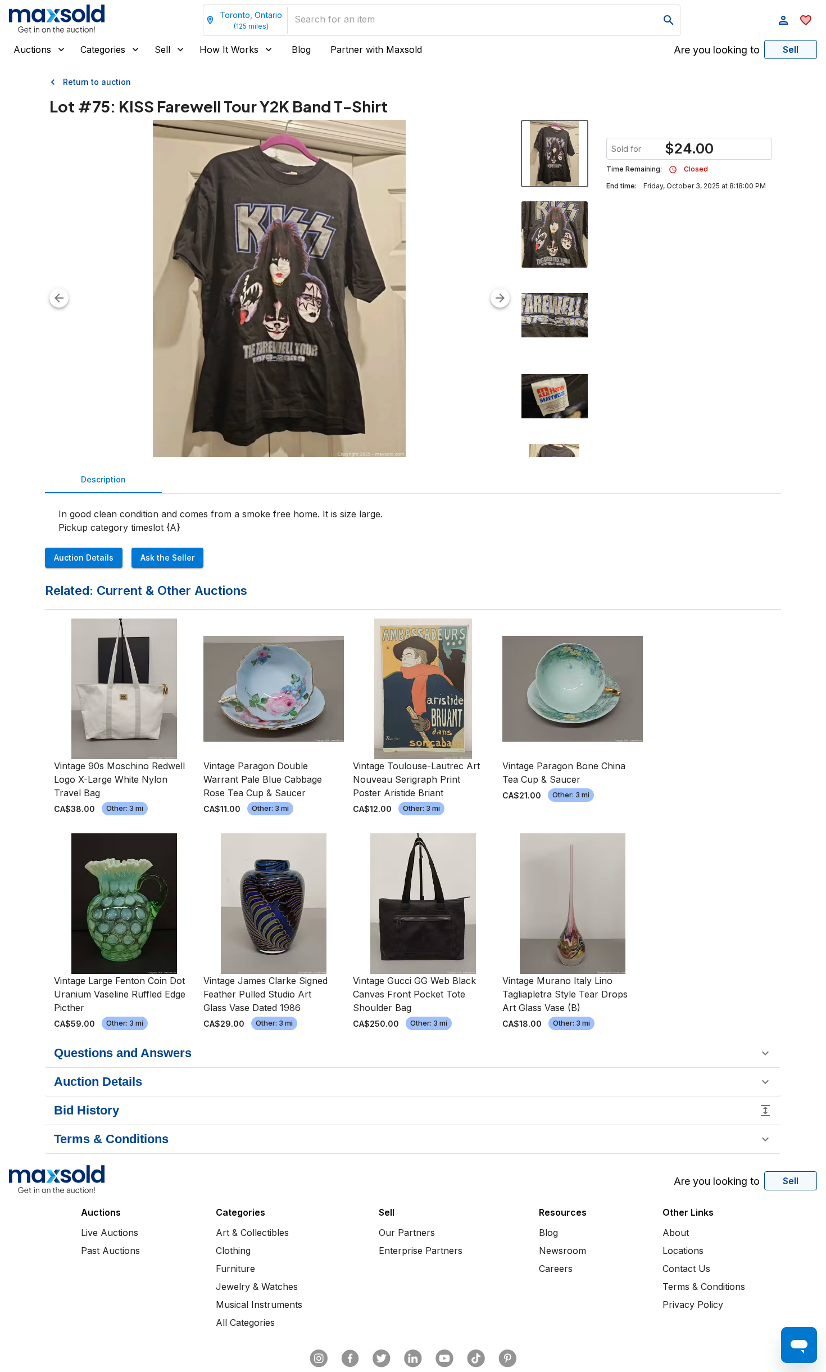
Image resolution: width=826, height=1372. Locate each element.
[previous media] (59, 298)
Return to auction (97, 82)
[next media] (500, 298)
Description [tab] (103, 479)
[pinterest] (507, 1358)
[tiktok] (475, 1358)
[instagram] (318, 1358)
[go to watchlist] (806, 20)
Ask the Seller (167, 557)
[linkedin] (413, 1358)
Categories (102, 49)
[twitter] (381, 1358)
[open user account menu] (783, 20)
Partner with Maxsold (376, 49)
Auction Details (84, 557)
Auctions (32, 49)
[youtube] (444, 1358)
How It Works (228, 49)
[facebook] (350, 1358)
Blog (301, 49)
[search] (668, 20)
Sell (162, 49)
